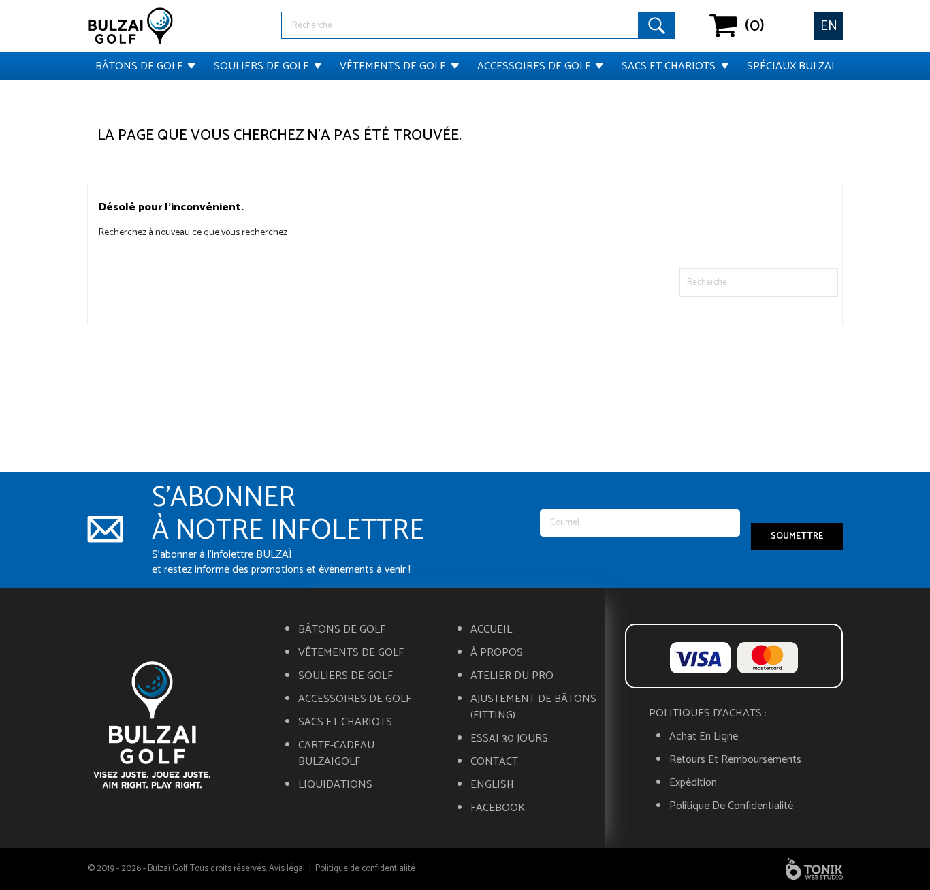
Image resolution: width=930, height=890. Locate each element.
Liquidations (335, 785)
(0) (723, 26)
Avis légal (287, 868)
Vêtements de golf (392, 66)
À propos (496, 653)
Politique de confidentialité (731, 806)
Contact (494, 762)
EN (828, 26)
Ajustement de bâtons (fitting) (533, 707)
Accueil (491, 630)
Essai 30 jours (509, 739)
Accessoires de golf (533, 66)
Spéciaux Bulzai (791, 66)
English (492, 785)
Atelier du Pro (512, 676)
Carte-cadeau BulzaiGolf (336, 753)
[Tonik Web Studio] (814, 869)
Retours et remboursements (735, 760)
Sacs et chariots (669, 66)
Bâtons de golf (138, 66)
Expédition (693, 783)
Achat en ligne (703, 737)
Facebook (497, 808)
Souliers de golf (261, 66)
